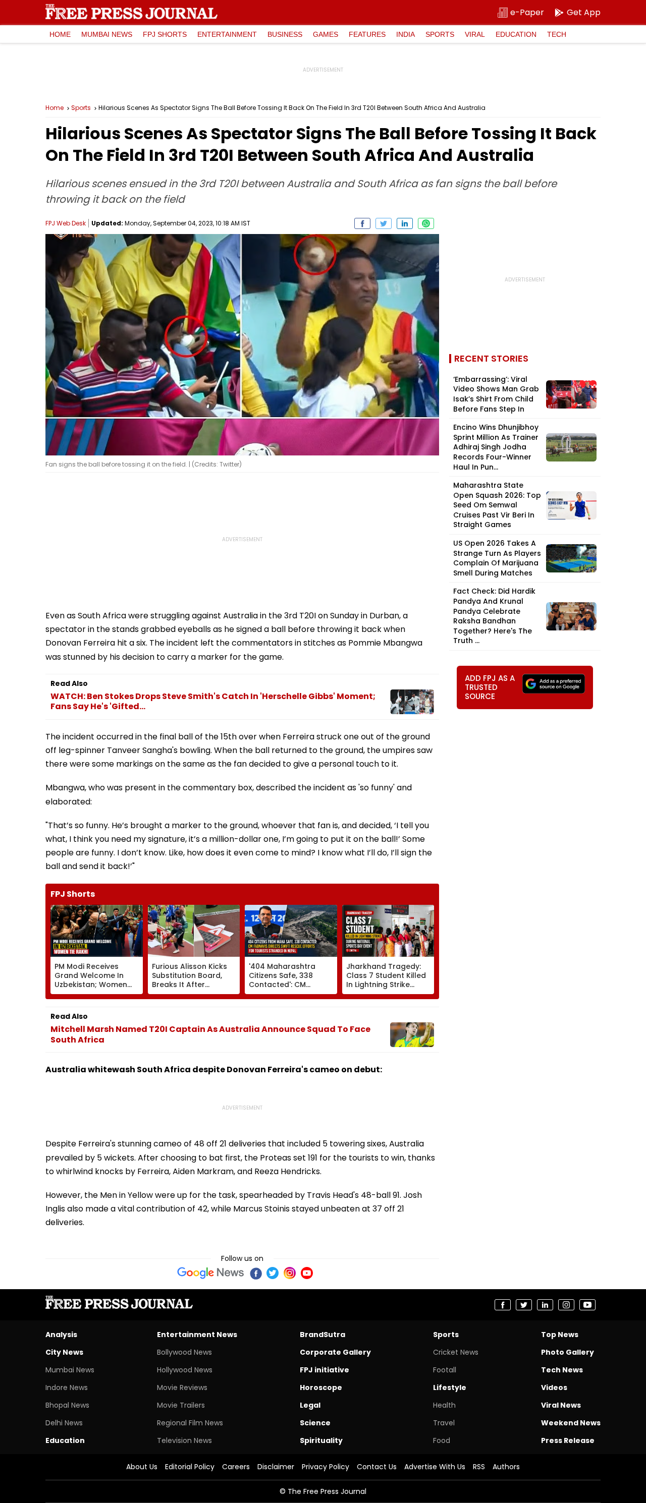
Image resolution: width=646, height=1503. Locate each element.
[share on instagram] (566, 1304)
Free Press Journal (131, 11)
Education (516, 34)
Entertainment (227, 34)
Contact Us (377, 1467)
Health (444, 1405)
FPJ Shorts (165, 34)
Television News (184, 1440)
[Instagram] (290, 1273)
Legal (310, 1405)
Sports (439, 34)
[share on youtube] (587, 1304)
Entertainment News (197, 1334)
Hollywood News (184, 1370)
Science (315, 1423)
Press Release (568, 1440)
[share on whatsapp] (426, 223)
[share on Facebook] (362, 223)
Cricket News (455, 1352)
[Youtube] (307, 1273)
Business (284, 34)
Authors (506, 1467)
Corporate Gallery (335, 1352)
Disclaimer (275, 1467)
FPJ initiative (324, 1370)
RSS (479, 1467)
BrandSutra (322, 1334)
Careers (236, 1467)
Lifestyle (449, 1387)
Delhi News (64, 1423)
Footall (444, 1370)
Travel (444, 1423)
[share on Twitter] (383, 223)
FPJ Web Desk (65, 223)
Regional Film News (190, 1423)
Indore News (66, 1387)
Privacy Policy (325, 1467)
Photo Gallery (567, 1352)
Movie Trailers (181, 1405)
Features (367, 34)
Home (60, 34)
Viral (475, 34)
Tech (556, 34)
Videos (554, 1387)
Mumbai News (106, 34)
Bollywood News (184, 1352)
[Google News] (210, 1273)
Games (325, 34)
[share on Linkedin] (405, 223)
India (405, 34)
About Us (141, 1467)
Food (441, 1440)
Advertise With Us (434, 1467)
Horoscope (321, 1387)
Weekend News (571, 1423)
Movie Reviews (182, 1387)
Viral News (561, 1405)
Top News (559, 1334)
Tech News (562, 1370)
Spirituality (321, 1440)
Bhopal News (67, 1405)
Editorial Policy (189, 1467)
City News (64, 1352)
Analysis (61, 1334)
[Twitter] (272, 1273)
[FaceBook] (255, 1273)
